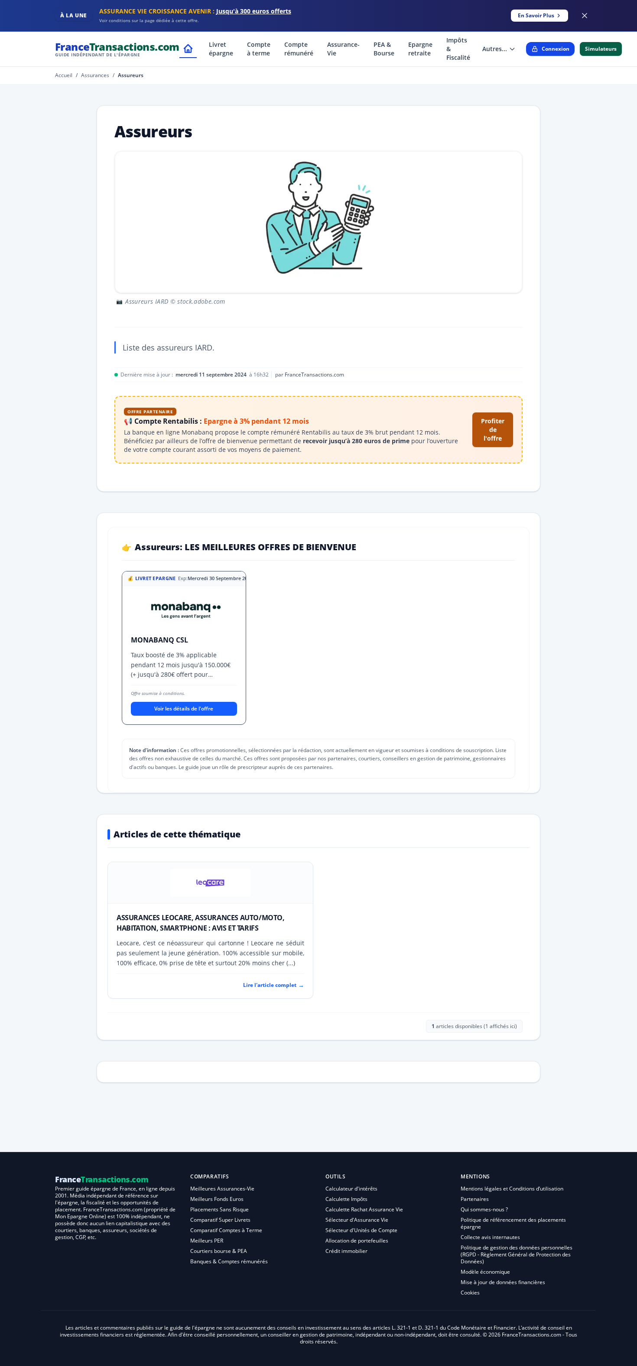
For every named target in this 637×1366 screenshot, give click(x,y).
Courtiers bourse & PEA (218, 1251)
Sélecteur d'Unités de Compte (361, 1230)
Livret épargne (221, 48)
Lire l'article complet (273, 985)
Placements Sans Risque (219, 1209)
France (117, 49)
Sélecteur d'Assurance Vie (356, 1219)
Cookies (470, 1292)
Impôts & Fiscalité (458, 49)
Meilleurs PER (206, 1240)
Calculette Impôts (346, 1199)
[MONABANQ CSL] (184, 612)
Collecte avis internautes (490, 1237)
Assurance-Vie (343, 48)
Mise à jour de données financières (503, 1282)
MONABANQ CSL (159, 640)
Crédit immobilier (346, 1251)
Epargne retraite (420, 48)
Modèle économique (485, 1271)
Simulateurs (601, 48)
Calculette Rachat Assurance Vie (364, 1209)
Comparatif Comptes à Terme (226, 1230)
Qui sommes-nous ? (484, 1209)
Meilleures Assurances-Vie (222, 1188)
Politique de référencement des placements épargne (513, 1223)
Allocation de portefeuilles (356, 1240)
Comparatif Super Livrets (220, 1219)
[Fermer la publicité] (584, 15)
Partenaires (475, 1199)
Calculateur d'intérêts (351, 1188)
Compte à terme (258, 48)
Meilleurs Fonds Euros (217, 1199)
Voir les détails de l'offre (183, 708)
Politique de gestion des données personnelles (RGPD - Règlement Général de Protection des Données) (516, 1254)
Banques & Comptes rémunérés (229, 1261)
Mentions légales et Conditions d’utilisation (512, 1188)
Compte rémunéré (298, 48)
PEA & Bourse (384, 48)
